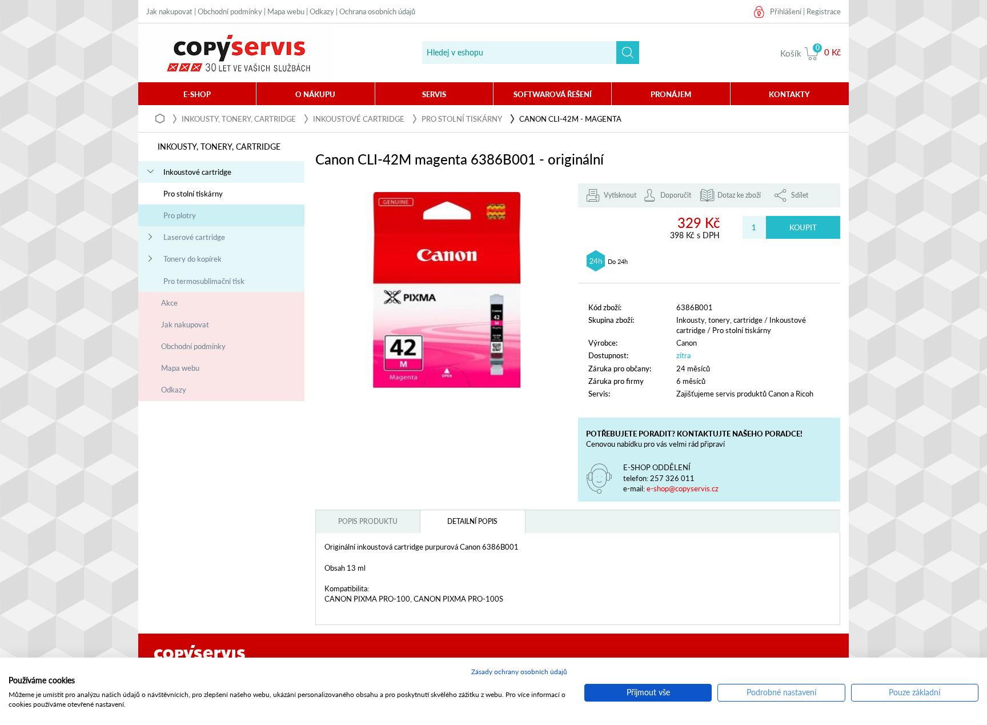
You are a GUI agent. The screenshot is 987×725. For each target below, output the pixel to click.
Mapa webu (285, 11)
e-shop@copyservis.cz (683, 488)
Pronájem (671, 94)
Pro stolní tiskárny (462, 118)
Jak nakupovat (169, 11)
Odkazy (322, 11)
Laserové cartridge (194, 237)
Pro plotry (179, 215)
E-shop (197, 94)
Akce (169, 302)
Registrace (824, 11)
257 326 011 (672, 478)
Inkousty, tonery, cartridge (239, 118)
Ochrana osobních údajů (377, 11)
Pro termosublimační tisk (203, 281)
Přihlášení (785, 11)
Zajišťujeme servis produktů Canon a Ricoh (744, 393)
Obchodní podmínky (230, 11)
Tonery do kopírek (192, 258)
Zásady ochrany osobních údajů (519, 671)
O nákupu (315, 94)
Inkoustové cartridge (358, 118)
